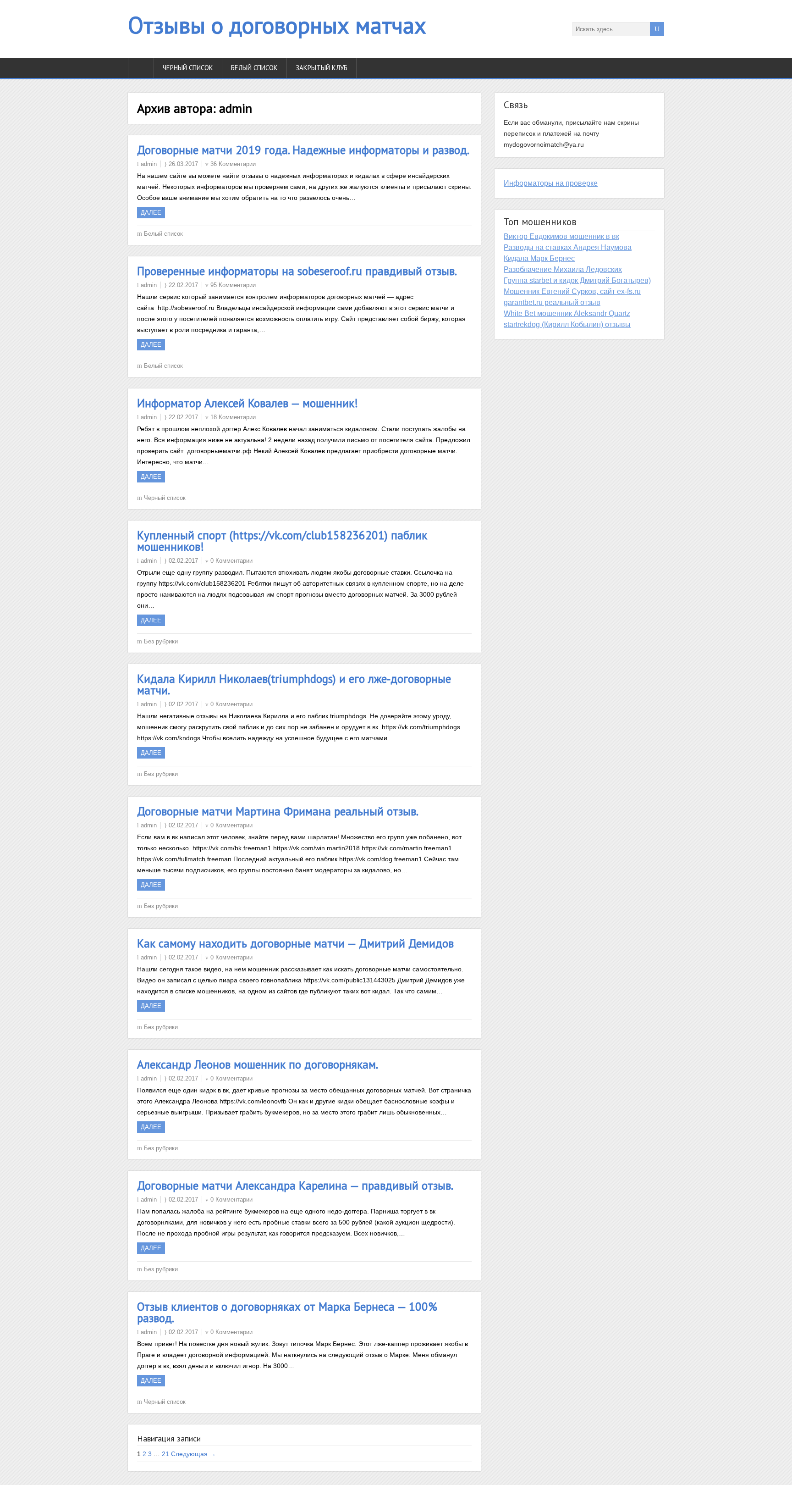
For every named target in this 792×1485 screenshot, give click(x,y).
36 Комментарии (233, 164)
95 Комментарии (233, 285)
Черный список (188, 67)
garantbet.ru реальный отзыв (552, 302)
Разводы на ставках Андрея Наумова (568, 247)
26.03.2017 (183, 164)
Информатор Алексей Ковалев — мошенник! (247, 403)
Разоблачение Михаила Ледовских (563, 269)
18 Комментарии (233, 417)
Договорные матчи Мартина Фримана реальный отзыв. (277, 811)
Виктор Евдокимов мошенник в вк (561, 236)
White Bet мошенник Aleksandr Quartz (567, 313)
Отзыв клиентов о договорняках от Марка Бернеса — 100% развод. (287, 1312)
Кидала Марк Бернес (539, 258)
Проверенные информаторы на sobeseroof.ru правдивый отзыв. (297, 271)
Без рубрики (161, 641)
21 (165, 1453)
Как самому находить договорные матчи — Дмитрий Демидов (295, 943)
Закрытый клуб (321, 67)
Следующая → (193, 1453)
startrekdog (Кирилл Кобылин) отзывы (567, 324)
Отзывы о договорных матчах (277, 25)
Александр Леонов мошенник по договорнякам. (257, 1064)
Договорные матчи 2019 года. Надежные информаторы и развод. (303, 150)
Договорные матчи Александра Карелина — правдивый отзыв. (295, 1185)
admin (149, 164)
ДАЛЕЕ (151, 212)
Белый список (254, 67)
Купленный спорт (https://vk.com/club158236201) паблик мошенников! (282, 541)
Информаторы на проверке (551, 183)
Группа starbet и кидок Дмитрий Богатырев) (577, 280)
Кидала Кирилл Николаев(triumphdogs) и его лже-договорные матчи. (294, 684)
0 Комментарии (231, 560)
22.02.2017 (183, 285)
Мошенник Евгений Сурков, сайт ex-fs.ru (572, 291)
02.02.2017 (183, 560)
